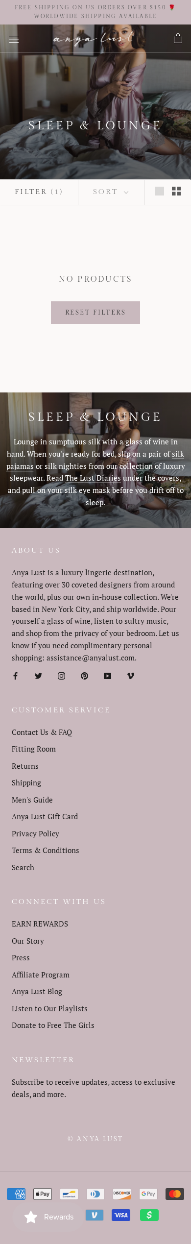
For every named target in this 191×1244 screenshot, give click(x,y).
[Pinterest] (84, 675)
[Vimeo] (130, 675)
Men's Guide (32, 800)
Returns (25, 766)
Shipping (26, 782)
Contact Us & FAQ (42, 732)
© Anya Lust (95, 1139)
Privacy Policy (35, 833)
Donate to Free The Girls (53, 1025)
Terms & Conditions (45, 850)
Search (23, 867)
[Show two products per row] (176, 190)
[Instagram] (61, 675)
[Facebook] (15, 675)
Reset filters (95, 313)
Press (21, 957)
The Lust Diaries (93, 478)
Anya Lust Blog (37, 991)
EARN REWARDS (40, 923)
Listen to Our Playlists (50, 1008)
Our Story (28, 941)
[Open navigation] (14, 39)
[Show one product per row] (159, 190)
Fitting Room (34, 749)
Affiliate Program (41, 974)
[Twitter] (38, 675)
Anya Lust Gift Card (45, 816)
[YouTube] (107, 675)
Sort (107, 192)
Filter (39, 192)
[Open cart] (178, 39)
